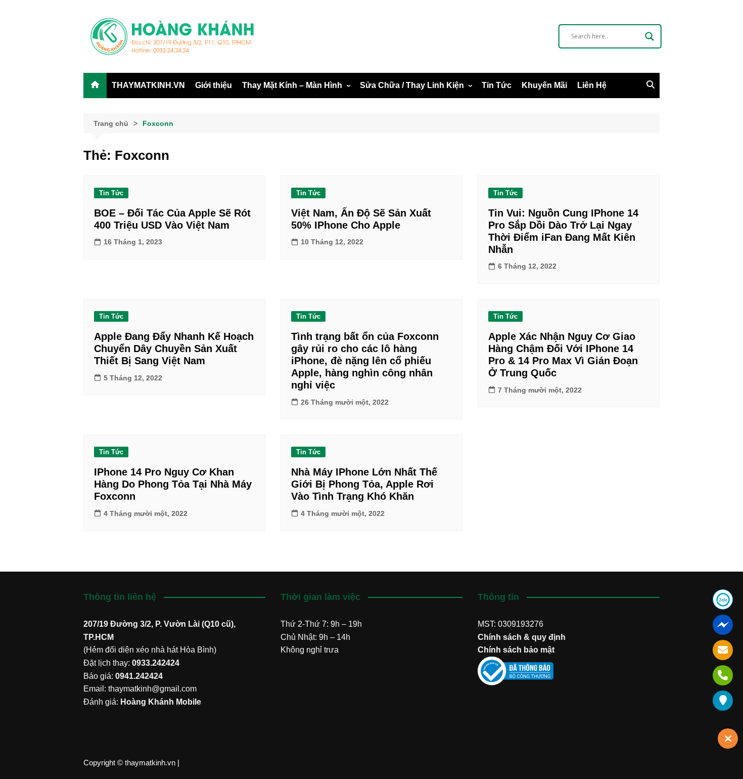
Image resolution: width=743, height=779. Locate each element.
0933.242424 (155, 663)
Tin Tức (497, 85)
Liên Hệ (592, 85)
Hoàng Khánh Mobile (160, 702)
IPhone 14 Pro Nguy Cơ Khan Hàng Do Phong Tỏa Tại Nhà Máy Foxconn (173, 484)
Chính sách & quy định (522, 637)
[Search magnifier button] (649, 36)
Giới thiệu (213, 85)
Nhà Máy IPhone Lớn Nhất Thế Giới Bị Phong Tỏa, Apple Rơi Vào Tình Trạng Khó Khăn (364, 484)
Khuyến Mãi (544, 85)
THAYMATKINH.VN (148, 85)
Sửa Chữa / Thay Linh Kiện (412, 85)
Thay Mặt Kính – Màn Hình (292, 85)
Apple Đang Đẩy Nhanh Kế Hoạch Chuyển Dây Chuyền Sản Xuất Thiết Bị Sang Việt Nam (174, 348)
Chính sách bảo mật (516, 649)
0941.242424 (139, 676)
